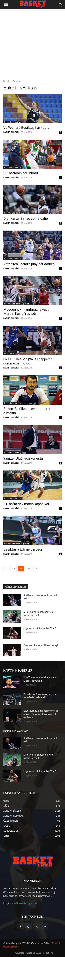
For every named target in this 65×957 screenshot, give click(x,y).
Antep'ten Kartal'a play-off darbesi (29, 264)
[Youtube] (45, 926)
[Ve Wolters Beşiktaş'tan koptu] (32, 108)
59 (13, 568)
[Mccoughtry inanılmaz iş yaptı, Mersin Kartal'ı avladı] (32, 290)
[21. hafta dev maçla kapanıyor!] (32, 485)
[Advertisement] (32, 43)
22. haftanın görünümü (20, 173)
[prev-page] (6, 568)
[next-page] (36, 568)
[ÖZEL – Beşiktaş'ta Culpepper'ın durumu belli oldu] (32, 340)
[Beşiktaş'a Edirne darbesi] (32, 530)
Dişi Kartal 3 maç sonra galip (25, 219)
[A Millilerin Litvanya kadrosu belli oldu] (12, 600)
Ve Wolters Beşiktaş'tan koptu (26, 128)
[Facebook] (20, 926)
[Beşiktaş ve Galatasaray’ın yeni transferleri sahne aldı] (12, 699)
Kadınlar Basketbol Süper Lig (16, 213)
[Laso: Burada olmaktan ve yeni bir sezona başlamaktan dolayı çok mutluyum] (12, 715)
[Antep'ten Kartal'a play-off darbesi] (32, 245)
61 (29, 568)
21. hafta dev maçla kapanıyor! (26, 504)
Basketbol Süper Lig (13, 122)
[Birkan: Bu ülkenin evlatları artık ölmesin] (32, 390)
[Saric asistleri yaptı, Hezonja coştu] (12, 650)
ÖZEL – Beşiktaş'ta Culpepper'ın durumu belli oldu (27, 361)
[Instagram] (28, 926)
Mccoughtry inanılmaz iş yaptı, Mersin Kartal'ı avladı (26, 311)
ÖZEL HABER (9, 353)
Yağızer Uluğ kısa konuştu (23, 458)
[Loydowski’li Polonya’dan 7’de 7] (12, 633)
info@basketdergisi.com (25, 903)
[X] (36, 926)
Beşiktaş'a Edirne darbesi (22, 549)
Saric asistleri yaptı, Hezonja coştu (41, 645)
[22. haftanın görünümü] (32, 154)
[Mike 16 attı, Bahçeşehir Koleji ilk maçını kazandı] (12, 616)
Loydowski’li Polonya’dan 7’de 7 (40, 628)
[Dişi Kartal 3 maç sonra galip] (32, 199)
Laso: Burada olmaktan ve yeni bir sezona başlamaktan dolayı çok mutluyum (41, 714)
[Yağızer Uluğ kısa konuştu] (32, 439)
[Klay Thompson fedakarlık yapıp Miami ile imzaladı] (12, 682)
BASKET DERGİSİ (11, 132)
